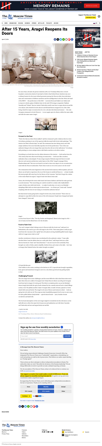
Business (27, 23)
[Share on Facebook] (55, 39)
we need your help (29, 371)
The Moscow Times (7, 430)
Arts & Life (41, 23)
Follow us (44, 430)
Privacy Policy (33, 339)
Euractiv (87, 432)
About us (4, 432)
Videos (24, 432)
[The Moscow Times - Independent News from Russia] (17, 16)
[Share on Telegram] (60, 39)
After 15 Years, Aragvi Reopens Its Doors (34, 31)
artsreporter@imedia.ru (38, 318)
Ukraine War (13, 23)
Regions (20, 23)
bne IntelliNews (69, 432)
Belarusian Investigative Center (71, 435)
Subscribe (67, 336)
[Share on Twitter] (58, 39)
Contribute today (90, 17)
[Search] (99, 23)
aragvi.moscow (23, 311)
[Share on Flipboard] (69, 39)
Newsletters (25, 436)
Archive (56, 23)
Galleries (24, 434)
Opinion (34, 23)
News (6, 23)
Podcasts (49, 23)
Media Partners (66, 430)
